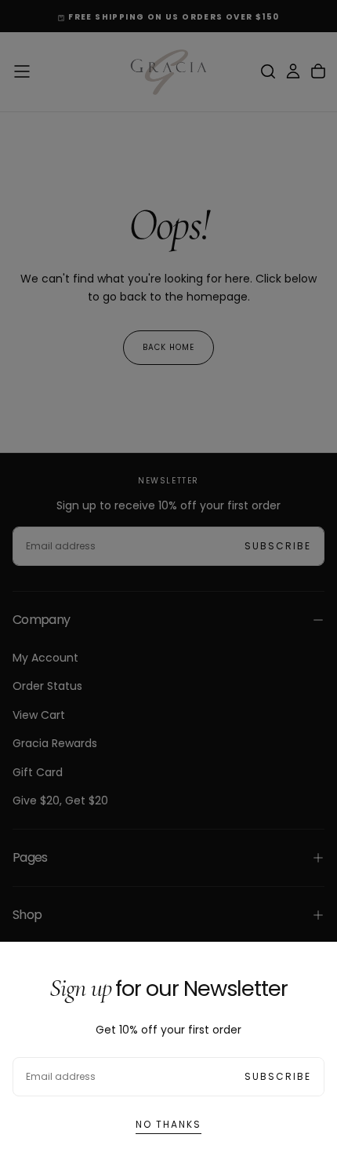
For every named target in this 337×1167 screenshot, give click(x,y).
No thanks (168, 1124)
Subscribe (278, 1076)
